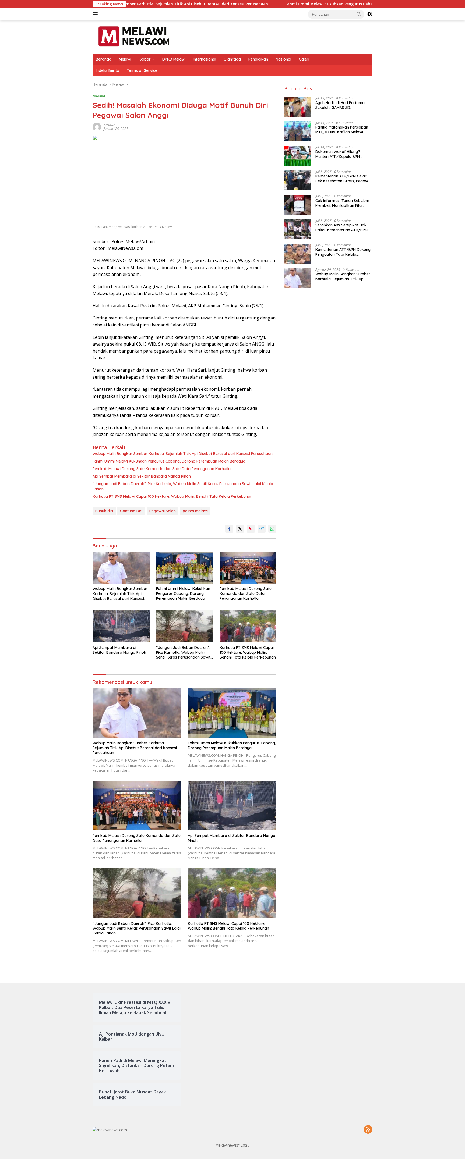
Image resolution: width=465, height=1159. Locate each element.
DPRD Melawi (173, 59)
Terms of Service (142, 70)
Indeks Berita (107, 70)
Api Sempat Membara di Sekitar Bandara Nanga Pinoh (142, 476)
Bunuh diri (104, 511)
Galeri (304, 59)
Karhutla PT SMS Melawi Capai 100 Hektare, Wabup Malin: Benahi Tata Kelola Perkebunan (172, 496)
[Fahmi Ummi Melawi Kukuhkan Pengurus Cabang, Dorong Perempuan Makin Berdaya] (184, 568)
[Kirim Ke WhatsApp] (272, 529)
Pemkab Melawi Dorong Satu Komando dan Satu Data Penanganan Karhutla (162, 468)
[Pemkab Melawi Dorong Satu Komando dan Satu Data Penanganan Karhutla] (248, 568)
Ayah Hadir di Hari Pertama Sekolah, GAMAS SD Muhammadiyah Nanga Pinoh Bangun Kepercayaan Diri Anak (343, 105)
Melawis (109, 125)
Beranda (103, 59)
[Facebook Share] (229, 529)
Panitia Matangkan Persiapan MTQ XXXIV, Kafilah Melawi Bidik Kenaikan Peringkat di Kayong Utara (341, 130)
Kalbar (145, 59)
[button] (359, 14)
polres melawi (195, 511)
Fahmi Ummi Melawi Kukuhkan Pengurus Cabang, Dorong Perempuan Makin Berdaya (318, 4)
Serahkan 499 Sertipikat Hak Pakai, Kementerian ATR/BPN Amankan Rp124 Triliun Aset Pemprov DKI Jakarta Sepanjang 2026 (341, 228)
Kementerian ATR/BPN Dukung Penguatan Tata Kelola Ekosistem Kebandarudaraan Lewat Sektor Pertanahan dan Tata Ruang (343, 252)
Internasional (204, 59)
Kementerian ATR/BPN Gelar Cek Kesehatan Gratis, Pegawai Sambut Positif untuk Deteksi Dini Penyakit (343, 179)
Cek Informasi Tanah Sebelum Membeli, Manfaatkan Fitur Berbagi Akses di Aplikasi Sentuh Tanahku (342, 203)
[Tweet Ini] (240, 529)
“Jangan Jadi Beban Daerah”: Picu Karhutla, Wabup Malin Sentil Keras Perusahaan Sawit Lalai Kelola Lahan (183, 486)
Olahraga (232, 59)
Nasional (283, 59)
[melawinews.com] (134, 36)
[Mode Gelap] (369, 14)
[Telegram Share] (262, 529)
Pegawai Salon (162, 511)
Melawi (125, 59)
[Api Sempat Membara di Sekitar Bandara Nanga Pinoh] (121, 626)
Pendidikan (258, 59)
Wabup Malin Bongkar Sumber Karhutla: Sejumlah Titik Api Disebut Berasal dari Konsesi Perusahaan (126, 4)
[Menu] (96, 14)
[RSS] (368, 1130)
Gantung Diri (131, 511)
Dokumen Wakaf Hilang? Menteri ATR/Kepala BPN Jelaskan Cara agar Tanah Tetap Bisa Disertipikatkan (339, 154)
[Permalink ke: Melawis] (97, 126)
